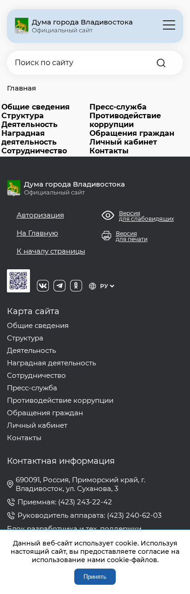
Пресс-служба (118, 107)
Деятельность (29, 124)
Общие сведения (35, 107)
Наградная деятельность (29, 137)
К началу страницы (51, 251)
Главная (21, 88)
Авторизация (40, 215)
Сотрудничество (34, 150)
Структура (22, 115)
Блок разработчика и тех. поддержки (74, 528)
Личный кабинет (123, 142)
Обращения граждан (131, 133)
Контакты (109, 150)
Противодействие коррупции (125, 120)
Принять (95, 576)
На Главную (37, 233)
